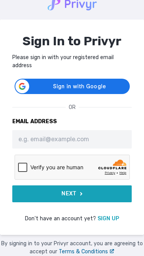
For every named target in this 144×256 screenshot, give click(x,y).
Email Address (34, 121)
